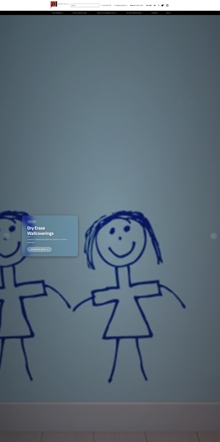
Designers (155, 13)
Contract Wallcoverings (80, 13)
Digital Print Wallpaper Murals (106, 13)
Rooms (168, 13)
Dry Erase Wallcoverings (133, 13)
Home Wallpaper (57, 13)
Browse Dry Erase (38, 249)
